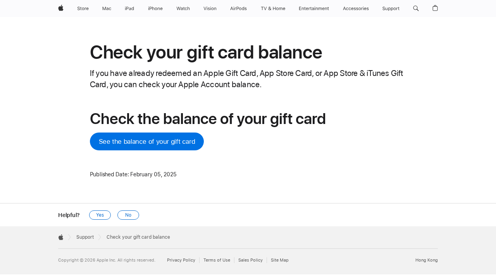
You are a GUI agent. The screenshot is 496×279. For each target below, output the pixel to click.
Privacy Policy (181, 260)
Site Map (280, 260)
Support (85, 237)
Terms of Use (216, 260)
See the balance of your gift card (147, 141)
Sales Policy (250, 260)
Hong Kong (426, 260)
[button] (416, 8)
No (128, 215)
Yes (100, 215)
